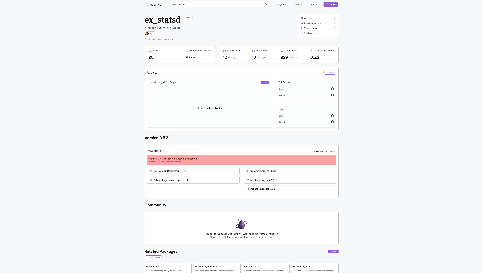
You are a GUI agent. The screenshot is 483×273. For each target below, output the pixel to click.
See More (333, 252)
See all (265, 82)
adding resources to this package (257, 237)
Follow (187, 18)
